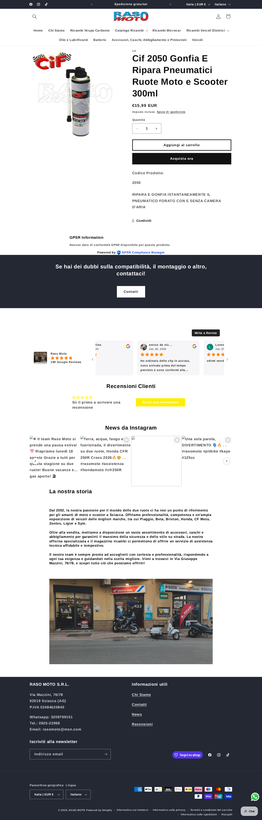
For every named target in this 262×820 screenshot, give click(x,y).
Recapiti (226, 814)
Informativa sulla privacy (169, 810)
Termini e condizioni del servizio (211, 810)
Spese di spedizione (171, 111)
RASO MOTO (77, 810)
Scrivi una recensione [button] (160, 402)
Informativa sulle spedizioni (199, 814)
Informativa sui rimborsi (132, 810)
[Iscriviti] (106, 754)
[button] (35, 16)
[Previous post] (35, 461)
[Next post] (226, 461)
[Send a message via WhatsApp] (255, 797)
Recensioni (142, 724)
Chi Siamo (141, 694)
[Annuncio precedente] (91, 4)
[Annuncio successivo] (170, 4)
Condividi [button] (143, 220)
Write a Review (206, 333)
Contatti (131, 291)
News (137, 714)
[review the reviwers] (114, 347)
